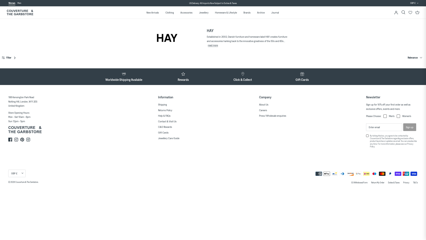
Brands (247, 12)
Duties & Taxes (394, 182)
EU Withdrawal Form (359, 182)
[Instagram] (16, 140)
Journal (275, 12)
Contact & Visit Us (167, 121)
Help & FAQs (164, 115)
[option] (213, 3)
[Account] (396, 12)
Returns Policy (165, 110)
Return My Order (377, 182)
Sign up (409, 127)
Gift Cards (163, 132)
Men (19, 3)
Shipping (162, 104)
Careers (263, 110)
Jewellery (204, 12)
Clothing (169, 12)
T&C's (415, 182)
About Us (263, 104)
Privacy (406, 182)
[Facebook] (10, 140)
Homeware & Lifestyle (226, 12)
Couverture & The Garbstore (26, 182)
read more (213, 45)
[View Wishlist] (410, 12)
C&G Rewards (165, 126)
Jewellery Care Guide (168, 138)
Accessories (186, 12)
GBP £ (413, 3)
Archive (261, 12)
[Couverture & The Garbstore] (20, 13)
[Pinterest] (22, 140)
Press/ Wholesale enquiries (272, 115)
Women (11, 3)
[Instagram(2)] (28, 140)
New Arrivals (152, 12)
